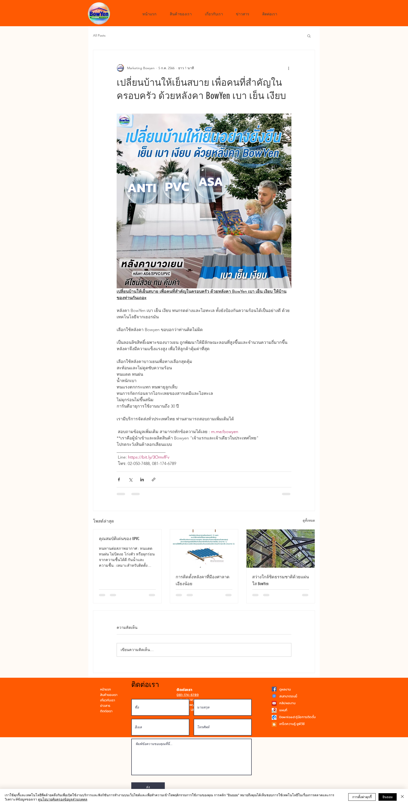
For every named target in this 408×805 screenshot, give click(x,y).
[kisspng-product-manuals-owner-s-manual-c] (274, 722)
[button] (309, 36)
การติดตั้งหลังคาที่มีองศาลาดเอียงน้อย (203, 580)
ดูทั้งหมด (309, 520)
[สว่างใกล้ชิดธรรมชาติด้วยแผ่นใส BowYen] (280, 548)
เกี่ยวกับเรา (107, 704)
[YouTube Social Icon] (274, 707)
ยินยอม (387, 796)
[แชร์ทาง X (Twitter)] (130, 479)
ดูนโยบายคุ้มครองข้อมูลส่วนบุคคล (62, 799)
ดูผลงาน (285, 693)
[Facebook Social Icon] (274, 693)
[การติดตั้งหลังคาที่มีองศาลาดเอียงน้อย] (204, 548)
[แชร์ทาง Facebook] (119, 479)
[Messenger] (274, 700)
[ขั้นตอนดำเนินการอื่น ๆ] (288, 68)
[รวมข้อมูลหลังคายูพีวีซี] (274, 729)
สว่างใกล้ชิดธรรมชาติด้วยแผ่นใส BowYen (280, 580)
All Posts (99, 35)
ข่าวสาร (105, 710)
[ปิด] (402, 797)
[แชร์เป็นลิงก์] (153, 479)
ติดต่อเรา (106, 715)
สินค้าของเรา (108, 699)
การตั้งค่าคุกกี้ (362, 796)
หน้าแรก (105, 693)
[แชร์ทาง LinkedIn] (142, 479)
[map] (274, 714)
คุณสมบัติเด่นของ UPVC (119, 538)
